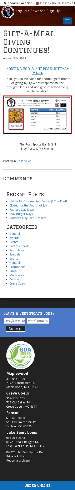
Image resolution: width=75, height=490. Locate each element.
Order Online (37, 485)
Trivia (13, 271)
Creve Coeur (17, 283)
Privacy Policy (15, 456)
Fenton (14, 279)
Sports (13, 258)
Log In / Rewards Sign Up (38, 10)
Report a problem (18, 460)
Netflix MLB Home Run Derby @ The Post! (38, 201)
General (14, 234)
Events (13, 242)
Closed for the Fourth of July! (28, 205)
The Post (8, 11)
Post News (24, 161)
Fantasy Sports (19, 246)
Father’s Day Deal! (21, 209)
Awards (14, 238)
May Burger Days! (21, 214)
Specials (14, 254)
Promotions (17, 267)
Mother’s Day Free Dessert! (27, 218)
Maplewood (17, 275)
